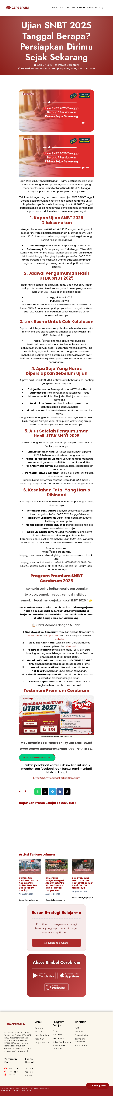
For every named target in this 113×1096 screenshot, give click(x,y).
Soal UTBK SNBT (86, 68)
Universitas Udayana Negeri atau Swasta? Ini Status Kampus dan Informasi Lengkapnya (54, 884)
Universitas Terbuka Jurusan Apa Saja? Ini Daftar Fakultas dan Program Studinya (29, 884)
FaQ (101, 7)
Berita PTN (64, 7)
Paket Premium (78, 7)
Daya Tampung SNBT (57, 68)
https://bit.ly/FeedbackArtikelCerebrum (56, 778)
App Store (52, 635)
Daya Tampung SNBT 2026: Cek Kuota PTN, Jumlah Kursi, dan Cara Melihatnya (82, 882)
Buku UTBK (92, 7)
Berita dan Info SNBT (32, 68)
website (59, 639)
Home (54, 7)
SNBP (73, 68)
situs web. (71, 646)
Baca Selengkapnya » (29, 900)
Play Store (34, 635)
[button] (37, 791)
